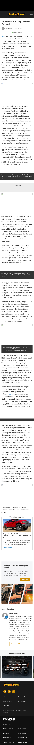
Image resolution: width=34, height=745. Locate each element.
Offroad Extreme (8, 742)
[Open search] (31, 14)
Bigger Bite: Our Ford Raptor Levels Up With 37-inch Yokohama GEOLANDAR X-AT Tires (17, 536)
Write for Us (22, 701)
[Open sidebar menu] (2, 15)
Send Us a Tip (7, 701)
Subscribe (25, 579)
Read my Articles (16, 644)
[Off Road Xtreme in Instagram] (4, 691)
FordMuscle (7, 737)
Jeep (3, 36)
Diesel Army (22, 729)
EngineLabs (22, 733)
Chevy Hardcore (8, 729)
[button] (17, 32)
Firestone (11, 394)
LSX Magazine (22, 737)
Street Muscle (22, 742)
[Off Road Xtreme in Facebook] (9, 691)
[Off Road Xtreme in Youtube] (13, 691)
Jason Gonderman (7, 547)
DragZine (6, 733)
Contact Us (21, 697)
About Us (6, 697)
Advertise (6, 706)
